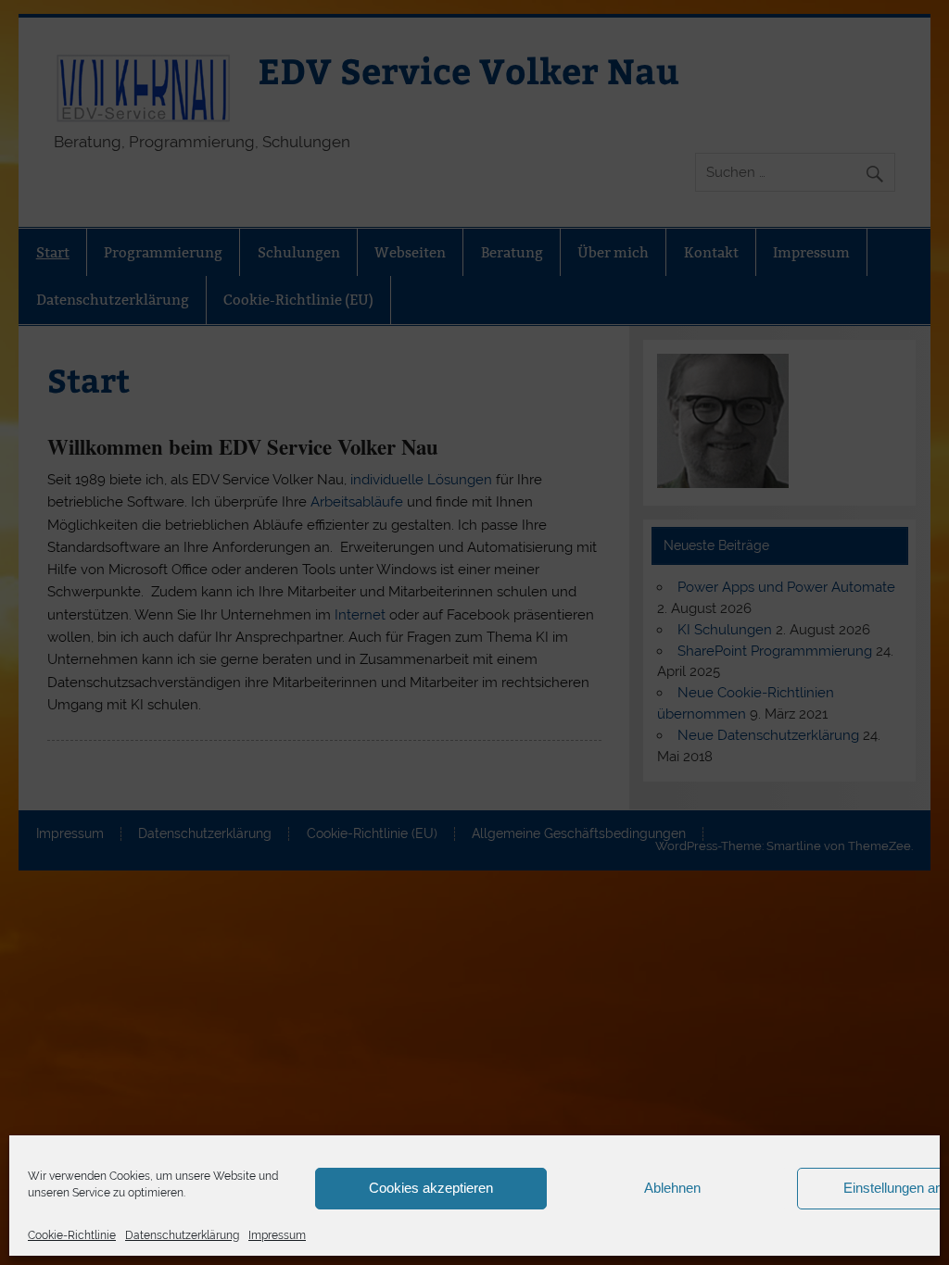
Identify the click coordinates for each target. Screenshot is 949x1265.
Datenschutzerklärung (182, 1235)
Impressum (277, 1235)
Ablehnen (672, 1188)
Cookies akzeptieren (431, 1188)
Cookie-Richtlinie (72, 1235)
